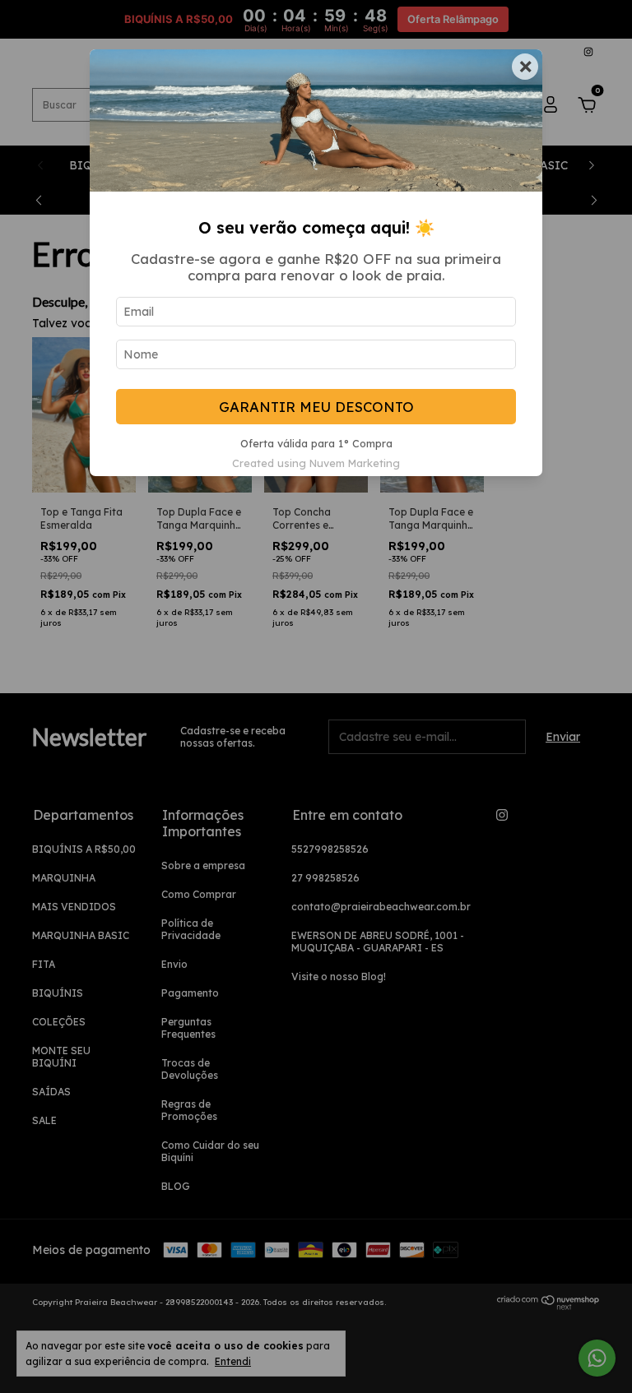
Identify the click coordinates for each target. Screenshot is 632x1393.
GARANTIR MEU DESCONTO (316, 406)
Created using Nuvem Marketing (316, 463)
